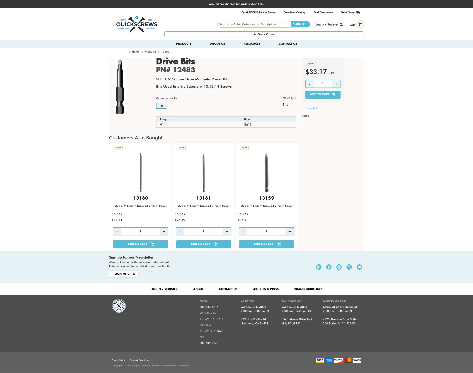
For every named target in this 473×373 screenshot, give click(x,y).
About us (217, 43)
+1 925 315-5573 (211, 331)
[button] (120, 86)
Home (135, 51)
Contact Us (288, 43)
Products (183, 43)
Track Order (348, 12)
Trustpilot (311, 108)
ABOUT (198, 289)
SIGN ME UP (123, 274)
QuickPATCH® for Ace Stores (258, 12)
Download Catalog (294, 12)
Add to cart (319, 94)
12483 (165, 51)
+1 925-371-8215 (211, 319)
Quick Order (265, 34)
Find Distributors (323, 12)
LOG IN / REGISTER (164, 289)
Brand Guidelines (308, 289)
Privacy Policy (118, 360)
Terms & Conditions (139, 360)
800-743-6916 (209, 307)
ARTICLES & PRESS (266, 289)
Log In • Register (327, 24)
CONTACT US (228, 289)
